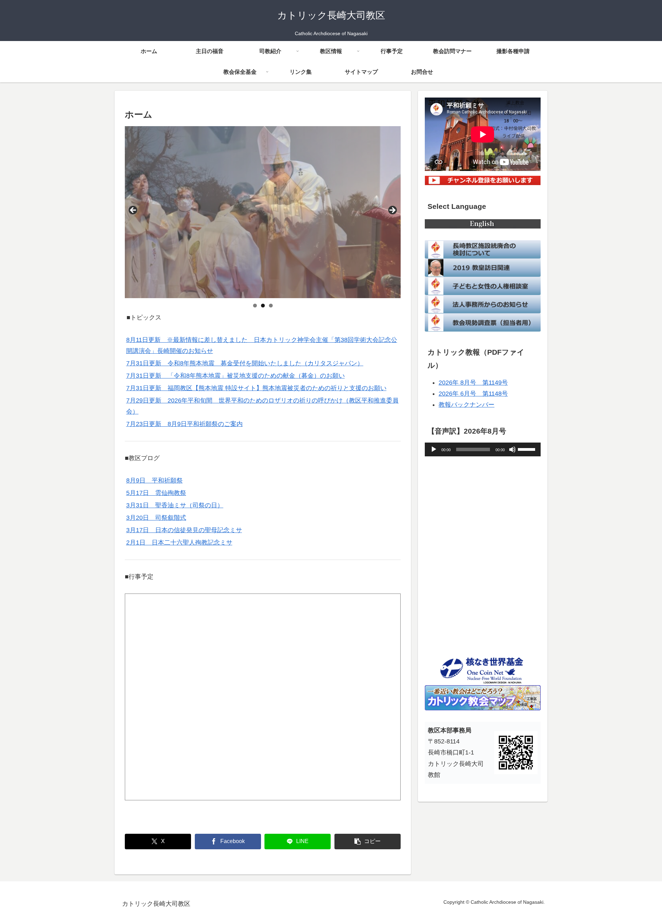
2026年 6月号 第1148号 (473, 393)
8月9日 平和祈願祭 (154, 480)
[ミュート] (512, 449)
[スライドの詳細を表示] (263, 212)
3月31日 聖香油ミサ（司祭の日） (174, 505)
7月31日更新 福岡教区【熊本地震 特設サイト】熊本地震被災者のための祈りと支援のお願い (256, 388)
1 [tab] (255, 305)
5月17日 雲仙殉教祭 (156, 492)
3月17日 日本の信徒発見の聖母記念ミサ (184, 530)
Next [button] (392, 210)
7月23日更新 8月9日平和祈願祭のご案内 (184, 423)
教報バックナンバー (466, 404)
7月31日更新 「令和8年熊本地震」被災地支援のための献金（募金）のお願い (235, 375)
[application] (483, 449)
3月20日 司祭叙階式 (156, 517)
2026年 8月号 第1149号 (473, 382)
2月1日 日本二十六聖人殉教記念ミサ (179, 542)
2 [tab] (263, 305)
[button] (367, 841)
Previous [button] (133, 210)
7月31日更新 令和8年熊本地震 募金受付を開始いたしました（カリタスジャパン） (244, 363)
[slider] (527, 449)
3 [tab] (271, 305)
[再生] (433, 449)
